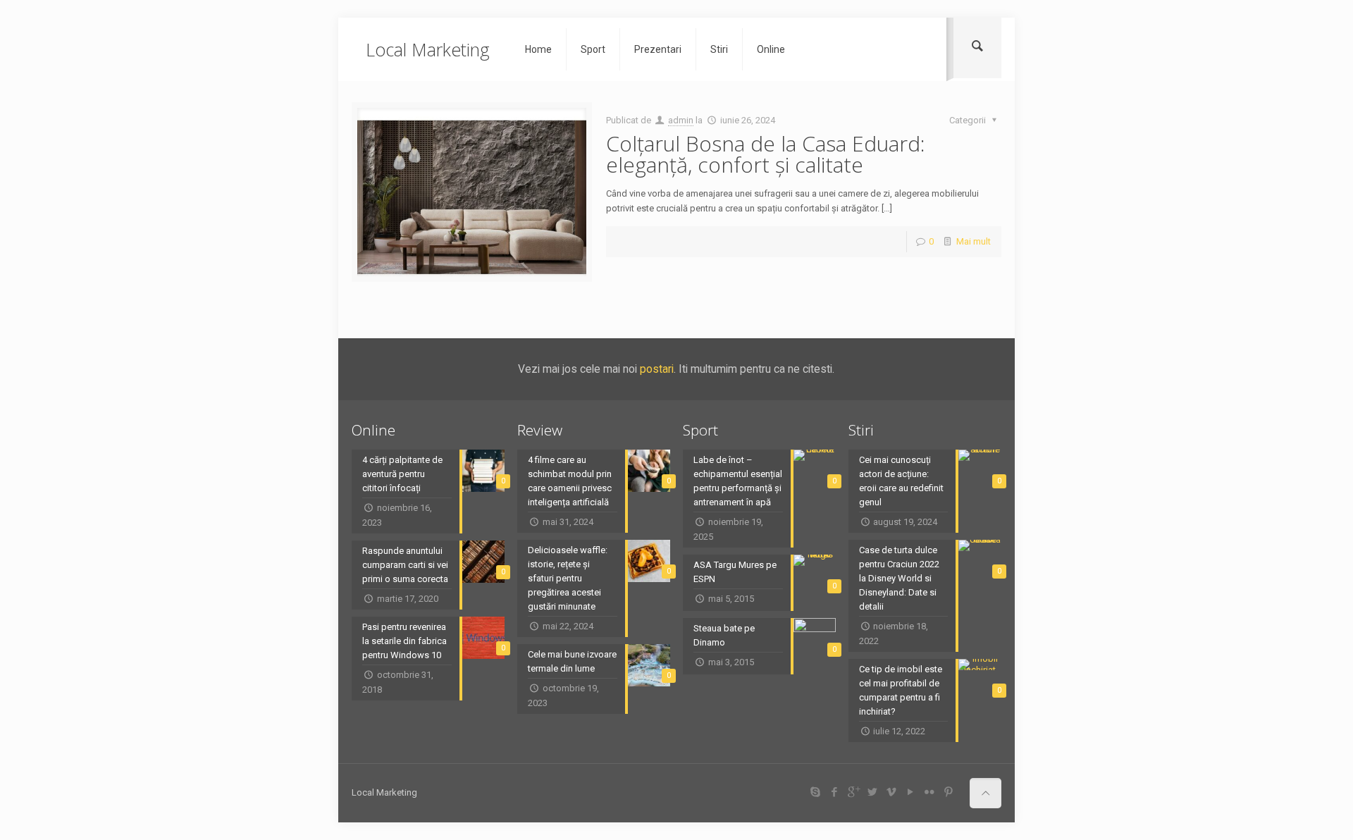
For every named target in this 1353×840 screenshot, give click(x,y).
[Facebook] (834, 792)
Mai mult (973, 241)
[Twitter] (872, 792)
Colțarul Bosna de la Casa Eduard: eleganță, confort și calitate (765, 154)
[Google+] (853, 792)
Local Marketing (428, 49)
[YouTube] (910, 792)
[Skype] (815, 792)
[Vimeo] (891, 792)
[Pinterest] (948, 792)
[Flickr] (929, 792)
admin (680, 120)
